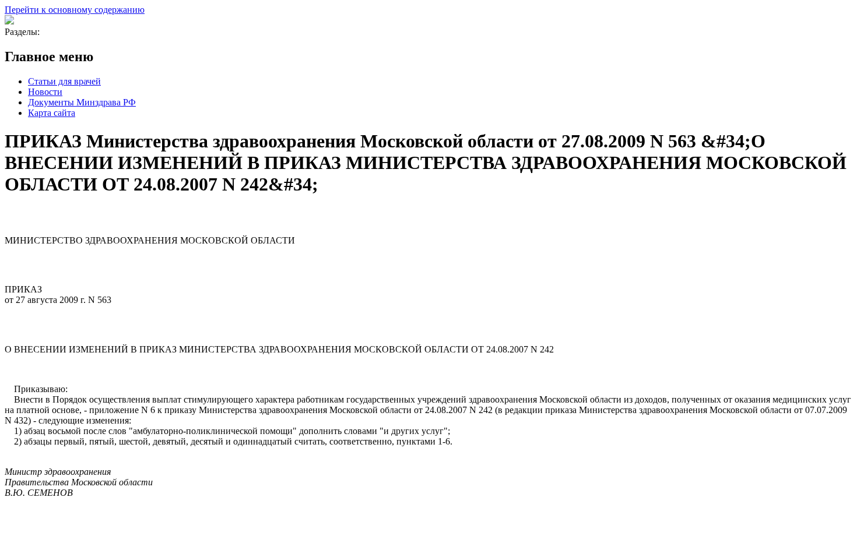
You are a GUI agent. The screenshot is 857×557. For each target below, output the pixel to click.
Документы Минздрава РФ (82, 102)
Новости (45, 92)
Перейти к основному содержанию (75, 10)
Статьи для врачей (64, 81)
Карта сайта (51, 113)
